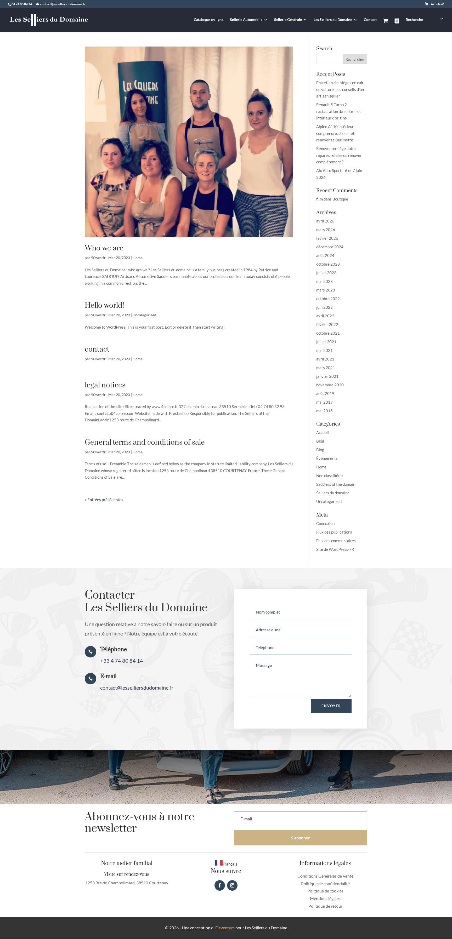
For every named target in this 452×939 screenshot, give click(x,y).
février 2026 (327, 238)
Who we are (104, 248)
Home (138, 257)
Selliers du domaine (332, 492)
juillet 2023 (326, 272)
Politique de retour (325, 905)
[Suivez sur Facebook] (219, 885)
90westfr (98, 257)
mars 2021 (325, 367)
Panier (385, 25)
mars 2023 (325, 290)
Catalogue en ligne (208, 20)
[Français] (437, 24)
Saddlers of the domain (335, 484)
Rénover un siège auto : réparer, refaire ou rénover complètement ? (339, 155)
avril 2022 (325, 315)
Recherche (414, 20)
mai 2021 (324, 350)
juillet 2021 (326, 341)
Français (230, 864)
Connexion (325, 523)
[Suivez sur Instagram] (232, 885)
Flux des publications (334, 532)
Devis (396, 25)
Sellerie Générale (288, 20)
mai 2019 (324, 402)
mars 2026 (325, 229)
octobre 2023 (328, 264)
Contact (370, 20)
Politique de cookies (325, 890)
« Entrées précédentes (104, 499)
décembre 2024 (329, 246)
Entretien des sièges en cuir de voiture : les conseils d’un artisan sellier (340, 89)
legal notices (105, 385)
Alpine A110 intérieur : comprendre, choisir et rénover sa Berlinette (335, 133)
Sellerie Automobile (246, 20)
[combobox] (226, 864)
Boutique (340, 199)
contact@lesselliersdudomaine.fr (136, 687)
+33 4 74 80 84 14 (121, 660)
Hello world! (104, 305)
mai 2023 (324, 281)
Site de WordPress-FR (335, 549)
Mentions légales (325, 898)
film (319, 199)
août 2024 (325, 255)
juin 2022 (324, 307)
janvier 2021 (327, 376)
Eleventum (224, 927)
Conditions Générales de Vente (325, 875)
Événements (327, 458)
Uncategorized (144, 315)
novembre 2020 (330, 384)
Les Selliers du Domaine (333, 20)
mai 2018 (324, 410)
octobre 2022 (328, 298)
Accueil (322, 432)
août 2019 (325, 393)
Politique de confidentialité (325, 883)
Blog (320, 441)
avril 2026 (325, 221)
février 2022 (327, 324)
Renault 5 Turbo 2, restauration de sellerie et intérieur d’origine (338, 111)
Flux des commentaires (336, 540)
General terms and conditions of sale (145, 442)
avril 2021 (325, 359)
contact (97, 349)
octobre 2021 (328, 333)
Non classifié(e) (329, 475)
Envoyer (331, 706)
